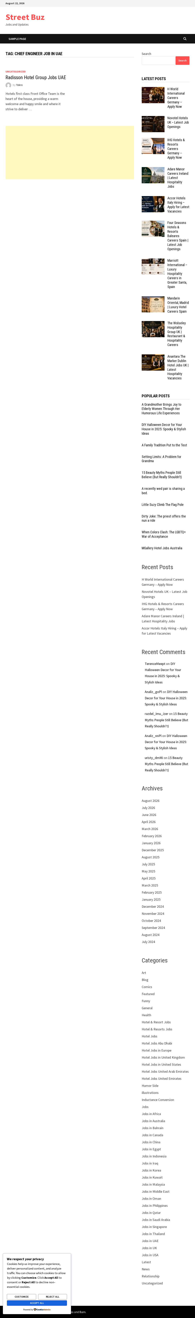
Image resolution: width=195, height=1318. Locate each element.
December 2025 (153, 850)
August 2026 (150, 800)
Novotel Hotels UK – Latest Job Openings (178, 122)
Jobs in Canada (152, 1135)
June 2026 (149, 815)
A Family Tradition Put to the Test (164, 445)
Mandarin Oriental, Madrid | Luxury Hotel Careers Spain (178, 304)
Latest (146, 1262)
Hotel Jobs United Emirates (161, 1078)
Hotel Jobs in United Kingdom (163, 1057)
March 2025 (150, 885)
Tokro (19, 85)
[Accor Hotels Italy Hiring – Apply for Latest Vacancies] (153, 198)
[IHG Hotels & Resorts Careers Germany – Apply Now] (153, 140)
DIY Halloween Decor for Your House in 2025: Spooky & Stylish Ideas (164, 429)
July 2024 (148, 942)
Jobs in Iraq (150, 1163)
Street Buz (25, 17)
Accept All (37, 1303)
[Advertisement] (70, 152)
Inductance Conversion (158, 1100)
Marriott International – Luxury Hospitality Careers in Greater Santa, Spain (177, 273)
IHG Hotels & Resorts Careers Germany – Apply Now (176, 148)
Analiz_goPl (153, 692)
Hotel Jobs (149, 1036)
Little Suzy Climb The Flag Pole (163, 505)
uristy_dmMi (154, 758)
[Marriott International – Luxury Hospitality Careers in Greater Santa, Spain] (153, 261)
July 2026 (148, 807)
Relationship (150, 1276)
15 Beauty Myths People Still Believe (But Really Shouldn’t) (162, 475)
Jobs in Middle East (155, 1191)
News (146, 1269)
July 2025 (148, 864)
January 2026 (151, 843)
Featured (148, 994)
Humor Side (150, 1085)
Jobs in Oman (151, 1198)
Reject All (52, 1296)
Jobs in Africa (151, 1114)
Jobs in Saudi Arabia (156, 1219)
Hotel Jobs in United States (161, 1064)
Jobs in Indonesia (154, 1156)
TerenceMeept (155, 663)
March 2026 (150, 829)
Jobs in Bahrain (152, 1128)
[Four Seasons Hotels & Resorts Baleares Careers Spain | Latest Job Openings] (153, 223)
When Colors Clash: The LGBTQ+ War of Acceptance (164, 534)
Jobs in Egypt (151, 1149)
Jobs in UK (149, 1248)
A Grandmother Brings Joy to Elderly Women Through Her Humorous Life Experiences (161, 408)
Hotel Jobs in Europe (156, 1050)
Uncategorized (16, 71)
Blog (145, 980)
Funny (146, 1001)
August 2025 (150, 857)
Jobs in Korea (151, 1170)
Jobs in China (151, 1142)
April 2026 (149, 822)
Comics (147, 987)
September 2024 (153, 927)
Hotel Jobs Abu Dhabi (157, 1043)
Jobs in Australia (153, 1121)
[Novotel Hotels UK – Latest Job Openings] (153, 118)
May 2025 (148, 871)
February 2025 (152, 892)
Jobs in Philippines (155, 1205)
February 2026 (152, 836)
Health (146, 1015)
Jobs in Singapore (154, 1227)
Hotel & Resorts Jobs (157, 1029)
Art (144, 972)
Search (146, 53)
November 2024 (153, 913)
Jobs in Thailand (153, 1234)
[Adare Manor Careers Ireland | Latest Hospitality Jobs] (153, 169)
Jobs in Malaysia (153, 1184)
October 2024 (151, 920)
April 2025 (149, 878)
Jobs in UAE (150, 1241)
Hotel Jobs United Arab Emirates (165, 1071)
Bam (82, 1312)
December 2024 (153, 906)
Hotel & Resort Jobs (156, 1022)
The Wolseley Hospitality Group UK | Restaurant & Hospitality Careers (176, 334)
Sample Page (17, 39)
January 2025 (151, 899)
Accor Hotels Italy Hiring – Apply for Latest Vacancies (178, 204)
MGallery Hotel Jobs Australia (162, 548)
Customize (22, 1296)
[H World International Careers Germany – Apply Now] (153, 89)
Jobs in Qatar (151, 1212)
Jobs (145, 1107)
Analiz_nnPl (153, 736)
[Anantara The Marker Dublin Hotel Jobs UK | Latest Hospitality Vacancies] (153, 357)
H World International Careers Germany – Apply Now (176, 97)
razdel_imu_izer (156, 713)
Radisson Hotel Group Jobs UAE (36, 77)
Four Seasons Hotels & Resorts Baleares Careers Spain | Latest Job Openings (177, 236)
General (147, 1008)
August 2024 (150, 935)
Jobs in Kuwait (152, 1177)
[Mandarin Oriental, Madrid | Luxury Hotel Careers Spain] (153, 299)
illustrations (150, 1092)
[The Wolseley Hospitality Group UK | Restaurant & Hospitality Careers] (153, 323)
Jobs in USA (150, 1255)
